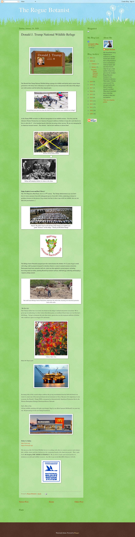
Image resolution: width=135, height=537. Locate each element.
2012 (91, 104)
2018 (91, 85)
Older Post (79, 501)
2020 (91, 61)
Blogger (76, 533)
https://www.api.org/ (27, 445)
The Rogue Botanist (44, 9)
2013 (91, 101)
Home (51, 501)
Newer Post (23, 501)
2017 (91, 88)
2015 (91, 94)
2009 (91, 114)
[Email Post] (46, 494)
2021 (91, 58)
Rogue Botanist (110, 50)
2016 (91, 91)
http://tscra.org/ (25, 443)
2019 (91, 81)
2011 (91, 107)
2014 (91, 98)
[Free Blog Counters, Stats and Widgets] (88, 32)
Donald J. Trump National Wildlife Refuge (94, 73)
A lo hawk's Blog (93, 44)
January (94, 67)
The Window (91, 46)
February (94, 64)
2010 (91, 110)
